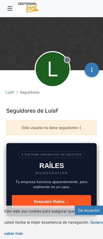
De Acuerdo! (89, 210)
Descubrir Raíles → (51, 201)
